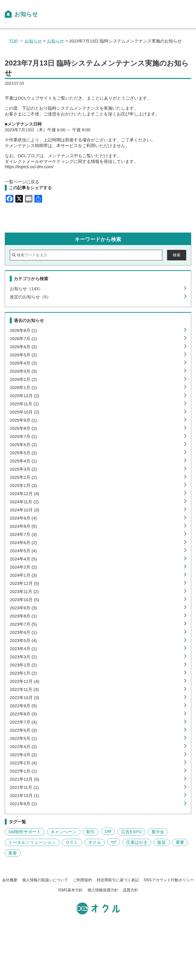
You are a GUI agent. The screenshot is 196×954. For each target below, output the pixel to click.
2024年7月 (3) (23, 534)
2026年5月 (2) (23, 355)
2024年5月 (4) (23, 550)
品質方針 (130, 890)
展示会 (157, 831)
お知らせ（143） (26, 288)
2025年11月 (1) (24, 404)
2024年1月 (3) (23, 575)
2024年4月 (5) (23, 559)
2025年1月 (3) (23, 485)
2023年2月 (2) (23, 665)
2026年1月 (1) (23, 387)
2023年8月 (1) (23, 616)
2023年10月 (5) (24, 599)
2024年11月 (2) (24, 501)
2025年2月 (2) (23, 477)
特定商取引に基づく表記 (118, 880)
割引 (90, 831)
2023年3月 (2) (23, 656)
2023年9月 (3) (23, 608)
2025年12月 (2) (24, 395)
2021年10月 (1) (24, 795)
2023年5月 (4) (23, 640)
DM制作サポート (24, 831)
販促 (161, 842)
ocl (113, 842)
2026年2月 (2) (23, 379)
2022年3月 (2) (23, 754)
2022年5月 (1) (23, 738)
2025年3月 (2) (23, 469)
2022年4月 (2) (23, 746)
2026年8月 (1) (23, 330)
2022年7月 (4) (23, 722)
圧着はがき (137, 842)
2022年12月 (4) (24, 681)
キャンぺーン (63, 831)
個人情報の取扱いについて (45, 880)
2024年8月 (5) (23, 526)
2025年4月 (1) (23, 461)
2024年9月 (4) (23, 518)
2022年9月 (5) (23, 705)
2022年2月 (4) (23, 763)
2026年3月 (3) (23, 371)
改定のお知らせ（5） (30, 296)
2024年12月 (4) (24, 493)
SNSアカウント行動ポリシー (169, 880)
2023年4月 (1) (23, 648)
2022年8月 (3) (23, 714)
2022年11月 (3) (24, 689)
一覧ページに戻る (22, 182)
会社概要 (9, 880)
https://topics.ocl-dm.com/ (29, 166)
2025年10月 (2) (24, 412)
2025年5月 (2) (23, 452)
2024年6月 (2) (23, 542)
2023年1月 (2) (23, 673)
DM (108, 831)
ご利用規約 (82, 880)
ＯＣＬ (71, 842)
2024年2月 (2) (23, 567)
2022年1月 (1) (23, 771)
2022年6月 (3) (23, 730)
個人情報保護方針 (102, 890)
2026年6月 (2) (23, 346)
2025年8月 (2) (23, 428)
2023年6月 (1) (23, 632)
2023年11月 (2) (24, 591)
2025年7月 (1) (23, 436)
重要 (180, 842)
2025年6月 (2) (23, 444)
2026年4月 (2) (23, 363)
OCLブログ (28, 155)
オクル (94, 842)
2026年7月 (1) (23, 338)
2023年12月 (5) (24, 583)
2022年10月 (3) (24, 697)
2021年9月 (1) (23, 803)
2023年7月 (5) (23, 624)
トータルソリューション (32, 842)
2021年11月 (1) (24, 787)
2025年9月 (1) (23, 420)
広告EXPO (131, 831)
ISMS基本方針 (70, 890)
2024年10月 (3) (24, 510)
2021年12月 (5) (24, 779)
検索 (176, 255)
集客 (12, 853)
